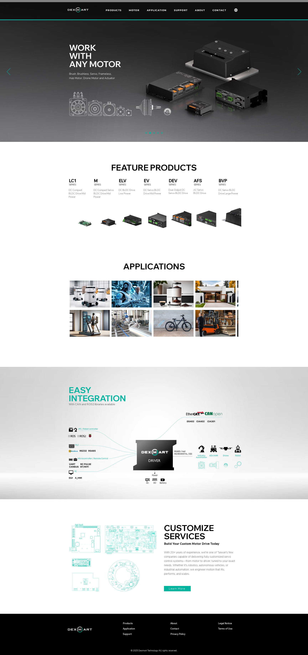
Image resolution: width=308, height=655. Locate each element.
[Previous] (8, 72)
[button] (131, 10)
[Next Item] (232, 294)
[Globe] (235, 10)
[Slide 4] (162, 133)
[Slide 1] (150, 133)
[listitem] (79, 207)
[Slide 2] (154, 133)
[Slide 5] (146, 133)
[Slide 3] (158, 133)
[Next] (299, 72)
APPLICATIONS (154, 266)
